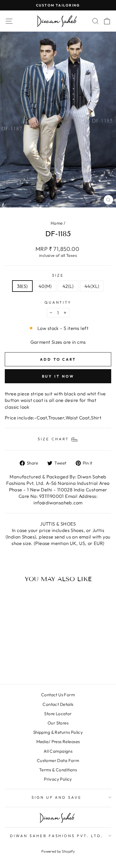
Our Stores (58, 723)
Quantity (58, 302)
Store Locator (58, 713)
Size (58, 275)
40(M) (45, 286)
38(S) (22, 286)
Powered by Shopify (58, 851)
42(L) (68, 286)
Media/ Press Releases (58, 741)
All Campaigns (58, 751)
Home (57, 223)
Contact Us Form (58, 694)
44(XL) (91, 286)
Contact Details (58, 704)
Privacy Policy (58, 779)
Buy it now (58, 376)
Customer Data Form (58, 760)
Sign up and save (57, 797)
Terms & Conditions (58, 769)
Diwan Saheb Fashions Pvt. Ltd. (56, 835)
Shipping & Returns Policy (58, 732)
